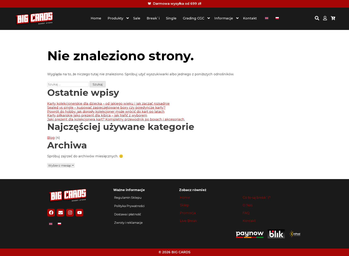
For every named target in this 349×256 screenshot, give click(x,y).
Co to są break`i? (257, 198)
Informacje (223, 18)
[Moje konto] (325, 18)
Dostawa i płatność (127, 214)
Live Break (188, 221)
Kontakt (250, 18)
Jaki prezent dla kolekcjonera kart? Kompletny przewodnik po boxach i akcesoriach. (116, 119)
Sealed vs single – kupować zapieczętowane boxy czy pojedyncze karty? (106, 108)
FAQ (246, 213)
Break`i (153, 18)
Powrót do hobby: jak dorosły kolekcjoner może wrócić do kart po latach (106, 112)
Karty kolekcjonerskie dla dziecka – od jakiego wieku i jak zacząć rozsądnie (108, 104)
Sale (136, 18)
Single (171, 18)
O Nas (247, 205)
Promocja (188, 213)
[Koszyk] (333, 18)
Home (96, 18)
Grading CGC (193, 18)
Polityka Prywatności (129, 206)
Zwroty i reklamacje (128, 222)
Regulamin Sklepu (128, 197)
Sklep (184, 205)
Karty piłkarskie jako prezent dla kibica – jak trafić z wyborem (97, 115)
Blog (51, 138)
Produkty (115, 18)
